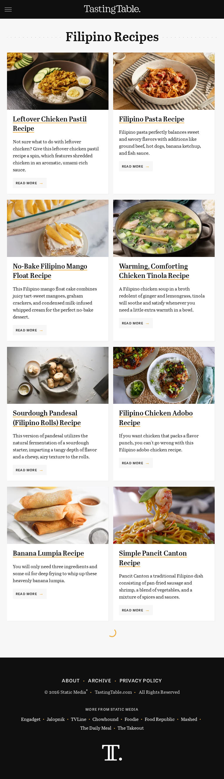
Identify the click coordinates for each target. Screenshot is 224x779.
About (71, 680)
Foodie (132, 719)
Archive (99, 680)
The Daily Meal (95, 727)
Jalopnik (56, 719)
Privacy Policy (141, 680)
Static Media (73, 691)
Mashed (189, 719)
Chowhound (105, 719)
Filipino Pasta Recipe (151, 119)
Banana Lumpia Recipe (48, 553)
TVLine (78, 719)
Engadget (31, 719)
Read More (26, 182)
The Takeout (131, 727)
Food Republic (160, 719)
